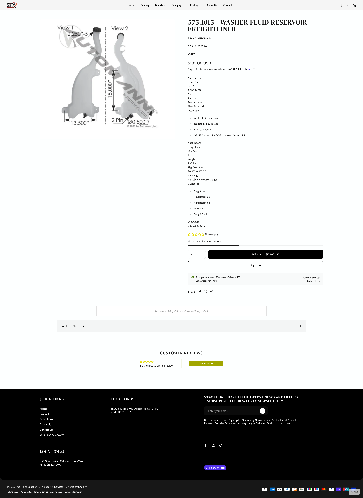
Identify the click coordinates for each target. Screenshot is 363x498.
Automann (199, 208)
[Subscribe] (262, 411)
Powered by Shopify (76, 486)
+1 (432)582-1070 (50, 464)
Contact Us (46, 429)
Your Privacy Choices (52, 435)
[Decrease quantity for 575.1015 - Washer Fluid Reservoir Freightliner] (191, 254)
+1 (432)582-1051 (121, 412)
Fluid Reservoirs (202, 196)
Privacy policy (26, 492)
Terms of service (41, 492)
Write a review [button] (206, 363)
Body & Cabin (201, 214)
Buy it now (255, 265)
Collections (46, 419)
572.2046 (208, 123)
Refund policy (13, 492)
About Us (45, 424)
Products (45, 414)
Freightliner (200, 191)
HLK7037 (199, 129)
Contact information (73, 492)
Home (43, 408)
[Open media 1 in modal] (107, 79)
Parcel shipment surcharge (202, 179)
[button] (196, 234)
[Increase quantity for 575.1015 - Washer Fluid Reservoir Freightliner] (202, 254)
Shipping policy (56, 492)
